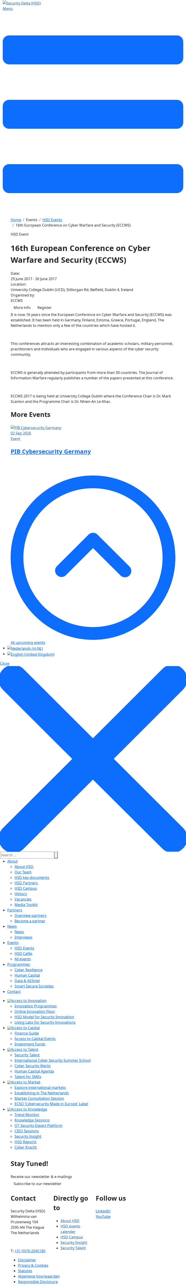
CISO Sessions (27, 1130)
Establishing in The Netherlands (42, 1092)
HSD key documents (32, 877)
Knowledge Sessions (32, 1120)
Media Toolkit (26, 904)
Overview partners (30, 915)
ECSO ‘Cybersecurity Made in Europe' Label (51, 1103)
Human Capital (27, 975)
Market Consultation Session (39, 1098)
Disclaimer (27, 1259)
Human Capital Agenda (34, 1071)
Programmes (18, 964)
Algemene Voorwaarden (39, 1276)
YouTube (103, 1216)
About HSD (24, 866)
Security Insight (28, 1136)
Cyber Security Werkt (33, 1065)
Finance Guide (27, 1033)
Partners (14, 910)
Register (44, 307)
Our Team (23, 872)
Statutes (25, 1270)
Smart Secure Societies (34, 986)
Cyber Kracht (26, 1147)
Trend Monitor (27, 1114)
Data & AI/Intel (27, 980)
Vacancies (23, 899)
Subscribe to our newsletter (37, 1183)
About (12, 861)
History (21, 893)
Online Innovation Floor (35, 1011)
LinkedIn (103, 1211)
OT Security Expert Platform (38, 1125)
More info (22, 307)
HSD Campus (26, 888)
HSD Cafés (23, 953)
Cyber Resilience (28, 969)
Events (13, 942)
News (12, 926)
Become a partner (30, 920)
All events (23, 958)
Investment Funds (30, 1044)
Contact (14, 991)
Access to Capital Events (35, 1038)
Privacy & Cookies (33, 1265)
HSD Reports (26, 1141)
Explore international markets (40, 1087)
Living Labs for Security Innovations (45, 1022)
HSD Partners (26, 882)
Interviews (23, 937)
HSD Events (24, 948)
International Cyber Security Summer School (53, 1060)
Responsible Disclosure (38, 1281)
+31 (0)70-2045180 (30, 1250)
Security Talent (27, 1054)
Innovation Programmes (36, 1006)
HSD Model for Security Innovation (44, 1016)
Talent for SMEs (28, 1076)
